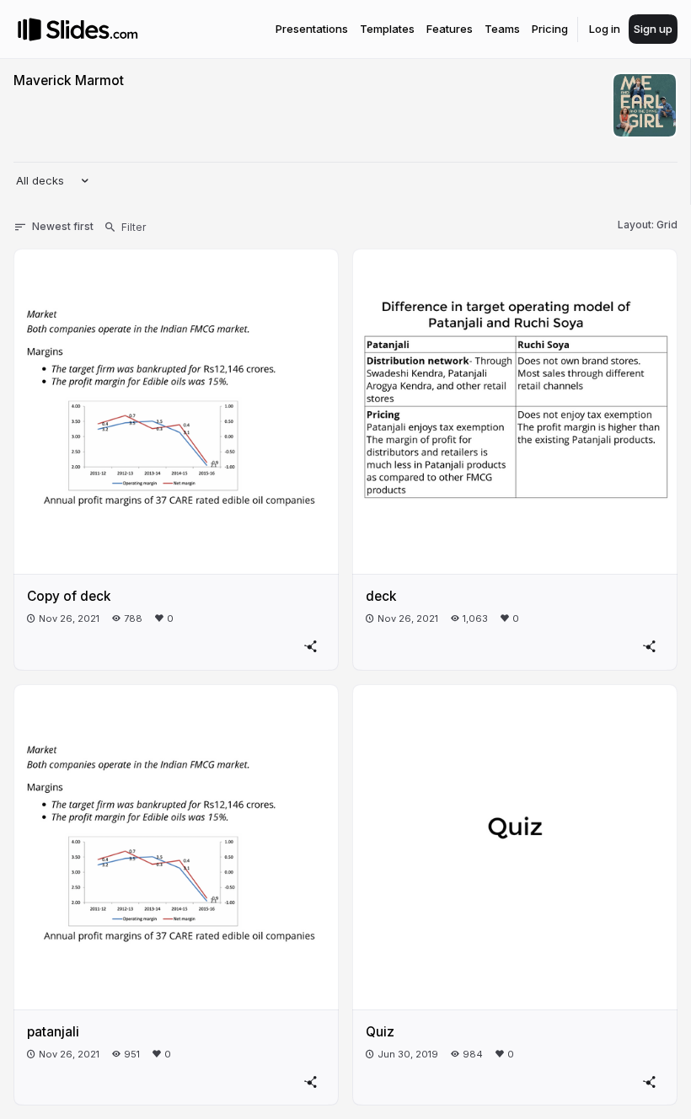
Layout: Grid (648, 224)
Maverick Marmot (68, 80)
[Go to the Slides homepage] (29, 29)
